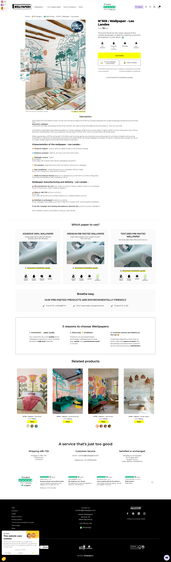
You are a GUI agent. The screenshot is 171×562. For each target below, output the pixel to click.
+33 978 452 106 (85, 523)
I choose (20, 553)
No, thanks (8, 553)
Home (27, 16)
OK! (33, 553)
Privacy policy (17, 519)
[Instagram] (144, 513)
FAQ (13, 508)
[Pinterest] (133, 513)
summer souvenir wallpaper (89, 206)
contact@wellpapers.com (88, 456)
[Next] (80, 65)
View (32, 422)
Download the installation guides (120, 77)
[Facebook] (127, 513)
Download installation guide (38, 268)
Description (85, 116)
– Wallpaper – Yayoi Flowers (103, 416)
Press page (16, 525)
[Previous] (34, 65)
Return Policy (17, 517)
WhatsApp (86, 527)
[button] (4, 559)
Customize (119, 56)
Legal (14, 514)
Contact (15, 511)
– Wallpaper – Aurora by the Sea (68, 416)
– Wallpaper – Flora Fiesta (32, 416)
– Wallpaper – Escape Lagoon (139, 416)
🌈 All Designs (37, 16)
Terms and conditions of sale (23, 522)
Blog (13, 528)
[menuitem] (40, 7)
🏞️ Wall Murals (49, 16)
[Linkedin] (139, 513)
